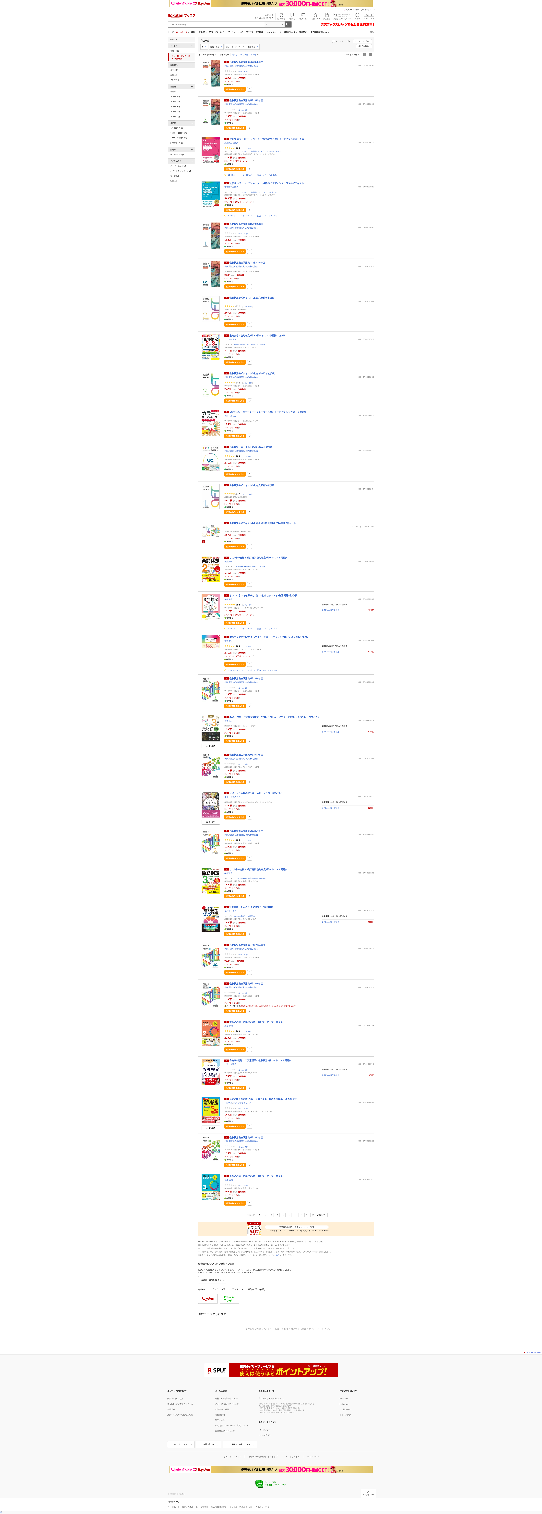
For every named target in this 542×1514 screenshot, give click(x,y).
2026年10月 (175, 117)
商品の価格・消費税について (271, 1398)
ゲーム (230, 32)
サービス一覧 (369, 19)
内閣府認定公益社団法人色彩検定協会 (241, 66)
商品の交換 (220, 1415)
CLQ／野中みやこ (232, 797)
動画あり (174, 181)
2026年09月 (175, 112)
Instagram (343, 1404)
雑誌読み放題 (289, 32)
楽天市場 (369, 15)
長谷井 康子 (230, 911)
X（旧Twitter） (346, 1409)
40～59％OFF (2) (177, 155)
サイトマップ (313, 1456)
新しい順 (244, 55)
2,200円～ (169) (176, 143)
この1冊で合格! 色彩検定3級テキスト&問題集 (250, 878)
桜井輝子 (228, 561)
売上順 (234, 55)
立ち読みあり (175, 176)
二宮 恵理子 (230, 1064)
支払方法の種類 (222, 1409)
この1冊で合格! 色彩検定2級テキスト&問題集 (250, 566)
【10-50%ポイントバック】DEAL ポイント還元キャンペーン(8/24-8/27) (252, 175)
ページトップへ (369, 1495)
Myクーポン (303, 19)
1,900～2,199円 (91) (178, 138)
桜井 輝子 (228, 641)
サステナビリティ (264, 1507)
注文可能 (174, 70)
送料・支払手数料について (227, 1398)
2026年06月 (175, 97)
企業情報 (204, 1507)
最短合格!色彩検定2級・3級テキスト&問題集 (249, 344)
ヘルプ (357, 19)
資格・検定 (175, 51)
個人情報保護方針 (219, 1507)
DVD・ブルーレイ (216, 32)
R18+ (372, 32)
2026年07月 (175, 102)
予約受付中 (175, 80)
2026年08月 (175, 107)
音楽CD (202, 32)
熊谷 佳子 (228, 721)
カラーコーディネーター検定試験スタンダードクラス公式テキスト (257, 151)
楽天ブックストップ (232, 1456)
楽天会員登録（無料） (263, 18)
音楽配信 (303, 32)
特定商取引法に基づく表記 (241, 1507)
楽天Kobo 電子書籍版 (330, 610)
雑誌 (193, 32)
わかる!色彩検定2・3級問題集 (244, 916)
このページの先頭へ (533, 1353)
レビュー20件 (247, 306)
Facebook (343, 1398)
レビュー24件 (247, 383)
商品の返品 (220, 1420)
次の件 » (321, 1215)
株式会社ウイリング (242, 1103)
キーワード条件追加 (362, 41)
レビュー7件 (247, 456)
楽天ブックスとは (175, 1398)
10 (313, 1215)
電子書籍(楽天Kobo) (319, 32)
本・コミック (181, 32)
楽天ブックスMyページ (342, 19)
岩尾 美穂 (228, 1026)
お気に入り (316, 19)
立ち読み (212, 746)
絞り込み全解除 (364, 46)
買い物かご (281, 19)
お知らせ (292, 19)
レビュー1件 (243, 110)
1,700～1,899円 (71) (178, 133)
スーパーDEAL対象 (178, 166)
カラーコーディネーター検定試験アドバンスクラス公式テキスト (256, 192)
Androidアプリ (265, 1435)
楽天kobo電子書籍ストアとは (180, 1404)
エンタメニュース (274, 32)
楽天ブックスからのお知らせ (180, 1415)
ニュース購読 (345, 1415)
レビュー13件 (247, 494)
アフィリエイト (292, 1456)
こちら (276, 1255)
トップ (170, 32)
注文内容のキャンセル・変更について (232, 1425)
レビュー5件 (247, 840)
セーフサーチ (341, 41)
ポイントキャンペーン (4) (180, 171)
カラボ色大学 (230, 339)
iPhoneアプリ (265, 1430)
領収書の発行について (225, 1431)
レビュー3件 (247, 148)
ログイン (268, 15)
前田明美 (228, 1103)
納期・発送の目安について (227, 1404)
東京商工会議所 (231, 143)
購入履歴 (327, 19)
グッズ (240, 32)
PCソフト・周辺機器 (254, 32)
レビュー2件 (243, 71)
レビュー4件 (247, 605)
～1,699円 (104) (176, 128)
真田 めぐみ (230, 416)
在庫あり (174, 75)
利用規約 (171, 1409)
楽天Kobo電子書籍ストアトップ (263, 1456)
